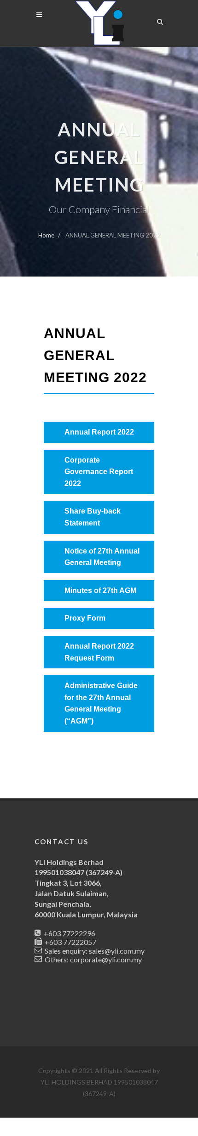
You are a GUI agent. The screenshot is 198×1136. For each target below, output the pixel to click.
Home (46, 235)
